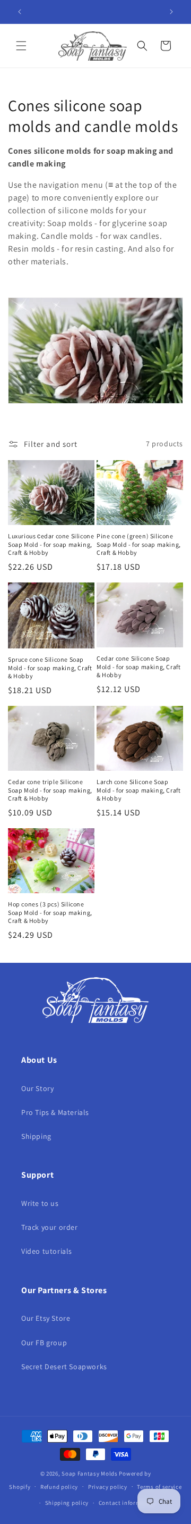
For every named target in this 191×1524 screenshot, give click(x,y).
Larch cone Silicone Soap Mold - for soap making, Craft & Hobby (138, 790)
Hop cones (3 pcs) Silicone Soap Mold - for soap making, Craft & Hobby (50, 912)
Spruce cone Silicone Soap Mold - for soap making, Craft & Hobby (50, 667)
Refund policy (59, 1486)
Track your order (49, 1227)
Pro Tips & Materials (55, 1112)
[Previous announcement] (19, 11)
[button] (21, 45)
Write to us (40, 1203)
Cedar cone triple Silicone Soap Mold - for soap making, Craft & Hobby (50, 790)
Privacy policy (107, 1486)
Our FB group (44, 1342)
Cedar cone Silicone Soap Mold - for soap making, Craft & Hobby (138, 666)
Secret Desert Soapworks (64, 1366)
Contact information (127, 1502)
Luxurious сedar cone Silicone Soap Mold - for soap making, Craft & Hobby (51, 544)
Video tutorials (46, 1251)
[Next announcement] (171, 11)
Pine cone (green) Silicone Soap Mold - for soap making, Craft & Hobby (139, 544)
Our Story (37, 1088)
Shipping (36, 1136)
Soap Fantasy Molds (90, 1473)
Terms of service (159, 1486)
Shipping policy (67, 1502)
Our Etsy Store (45, 1318)
